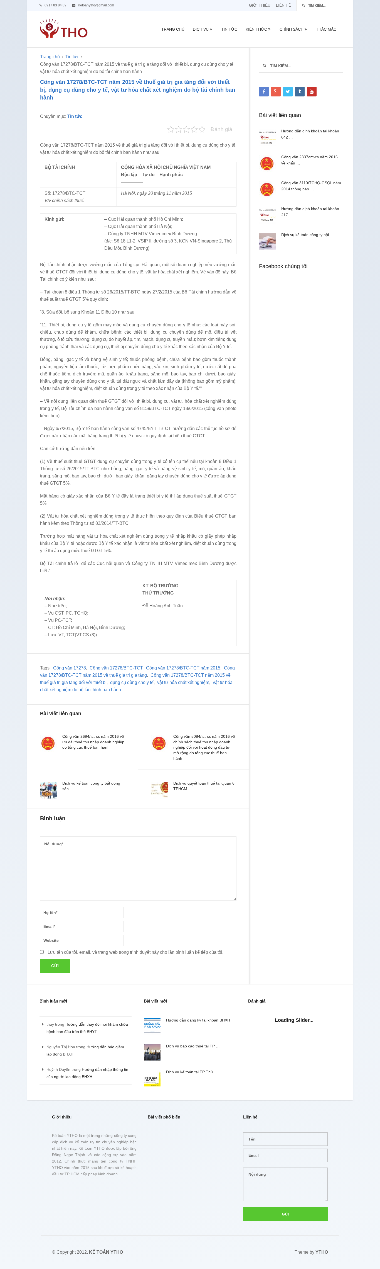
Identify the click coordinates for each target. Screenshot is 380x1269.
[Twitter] (288, 91)
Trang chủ (172, 29)
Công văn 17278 (69, 668)
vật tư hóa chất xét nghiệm (183, 682)
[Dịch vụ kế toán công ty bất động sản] (48, 790)
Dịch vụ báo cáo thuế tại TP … (193, 1046)
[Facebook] (264, 91)
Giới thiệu (259, 5)
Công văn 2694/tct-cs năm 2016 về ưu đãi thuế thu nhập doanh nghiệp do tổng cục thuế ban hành (93, 741)
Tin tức (229, 29)
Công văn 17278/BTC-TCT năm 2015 (183, 668)
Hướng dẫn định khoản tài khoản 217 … (310, 212)
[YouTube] (312, 91)
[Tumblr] (300, 91)
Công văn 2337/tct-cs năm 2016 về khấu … (309, 160)
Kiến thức (256, 29)
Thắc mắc (326, 29)
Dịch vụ (201, 29)
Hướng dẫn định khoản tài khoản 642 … (310, 134)
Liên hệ (283, 5)
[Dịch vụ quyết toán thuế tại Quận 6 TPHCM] (159, 790)
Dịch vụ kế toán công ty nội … (307, 234)
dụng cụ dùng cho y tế (132, 682)
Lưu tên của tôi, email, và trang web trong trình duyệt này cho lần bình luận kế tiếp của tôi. (135, 952)
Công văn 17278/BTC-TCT (116, 668)
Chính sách (291, 29)
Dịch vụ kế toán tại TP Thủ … (192, 1072)
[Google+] (276, 91)
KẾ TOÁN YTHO (106, 1252)
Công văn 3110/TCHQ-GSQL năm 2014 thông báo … (311, 186)
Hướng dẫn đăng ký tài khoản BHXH (198, 1020)
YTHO (321, 1252)
